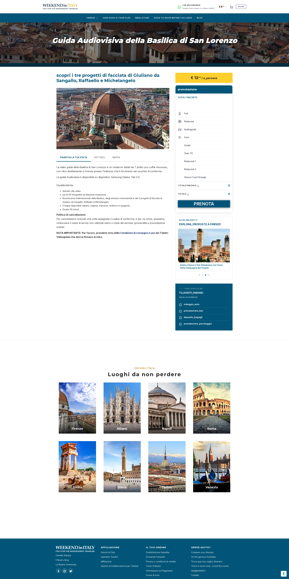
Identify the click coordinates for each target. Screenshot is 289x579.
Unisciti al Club (108, 552)
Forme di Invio (153, 575)
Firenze (91, 18)
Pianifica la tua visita (73, 157)
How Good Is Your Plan (116, 18)
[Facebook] (58, 570)
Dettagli (99, 157)
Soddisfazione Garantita (157, 552)
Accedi (241, 6)
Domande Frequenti (155, 557)
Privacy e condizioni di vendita (161, 561)
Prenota (204, 203)
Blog (200, 18)
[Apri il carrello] (231, 6)
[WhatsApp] (179, 6)
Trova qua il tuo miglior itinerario (206, 561)
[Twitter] (70, 570)
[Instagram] (64, 570)
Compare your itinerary (202, 552)
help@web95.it (198, 571)
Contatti (195, 575)
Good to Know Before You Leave (173, 18)
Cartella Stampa (63, 555)
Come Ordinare (153, 566)
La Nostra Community (66, 564)
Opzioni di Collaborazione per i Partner (119, 566)
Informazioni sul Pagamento (159, 571)
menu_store (142, 18)
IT (223, 6)
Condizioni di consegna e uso (137, 232)
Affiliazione (106, 561)
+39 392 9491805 (191, 5)
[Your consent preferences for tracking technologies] (284, 574)
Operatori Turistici (109, 557)
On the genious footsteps (203, 557)
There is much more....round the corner (210, 566)
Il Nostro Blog (62, 560)
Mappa (116, 157)
